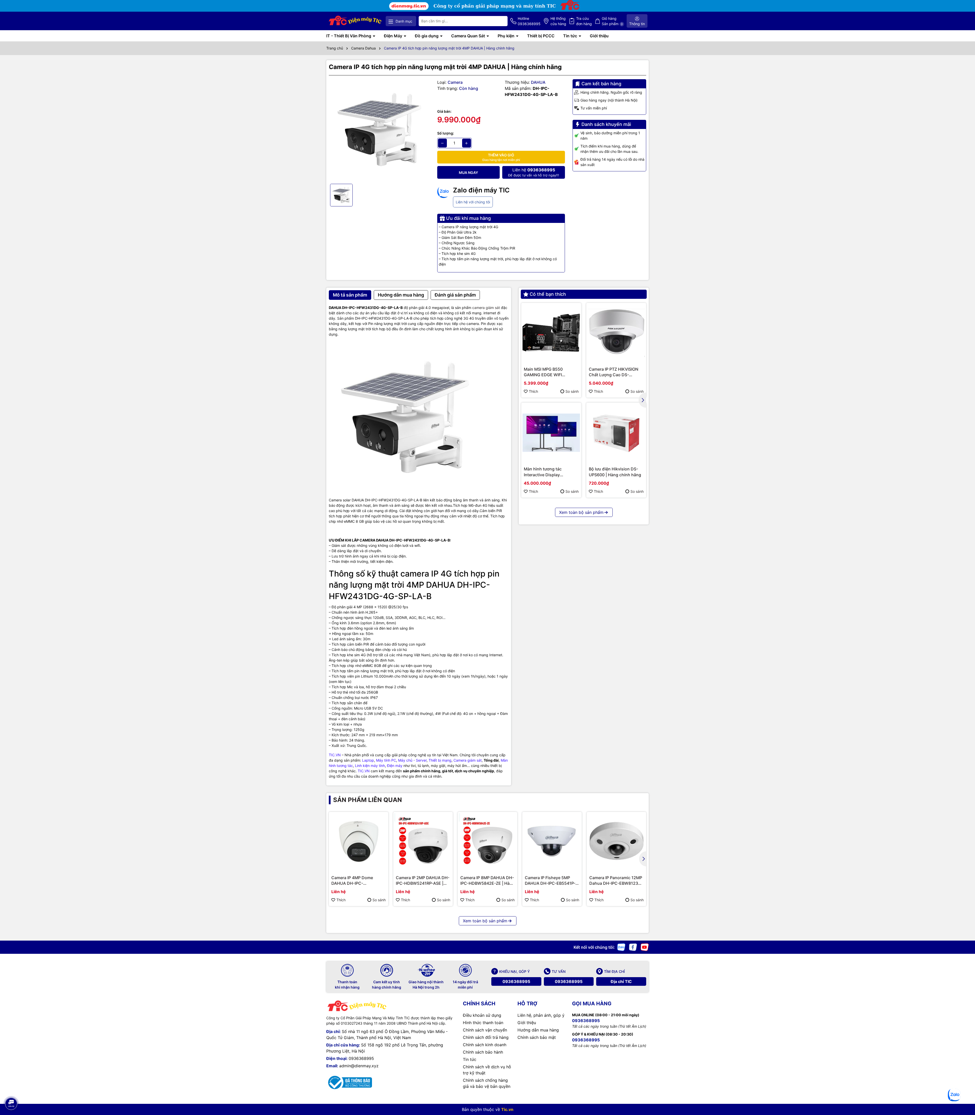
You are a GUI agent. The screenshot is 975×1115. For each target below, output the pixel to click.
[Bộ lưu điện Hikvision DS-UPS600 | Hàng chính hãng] (616, 432)
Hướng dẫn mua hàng (538, 1029)
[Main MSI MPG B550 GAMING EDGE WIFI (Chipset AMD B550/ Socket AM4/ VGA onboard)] (551, 333)
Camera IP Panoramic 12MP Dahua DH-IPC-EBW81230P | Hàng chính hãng (616, 880)
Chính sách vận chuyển (485, 1029)
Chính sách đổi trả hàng (486, 1037)
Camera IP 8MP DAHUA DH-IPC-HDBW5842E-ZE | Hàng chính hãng (487, 880)
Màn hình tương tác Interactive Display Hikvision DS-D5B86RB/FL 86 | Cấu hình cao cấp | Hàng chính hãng (549, 472)
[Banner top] (487, 5)
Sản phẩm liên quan (367, 800)
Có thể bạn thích (548, 294)
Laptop (368, 760)
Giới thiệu (599, 35)
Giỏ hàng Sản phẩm (612, 21)
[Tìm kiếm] (500, 21)
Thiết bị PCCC (541, 35)
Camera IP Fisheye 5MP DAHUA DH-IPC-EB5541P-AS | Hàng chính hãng (550, 880)
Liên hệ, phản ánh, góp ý (540, 1015)
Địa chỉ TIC (621, 981)
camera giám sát (486, 307)
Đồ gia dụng (427, 35)
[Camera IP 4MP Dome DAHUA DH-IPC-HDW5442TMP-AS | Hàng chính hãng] (358, 841)
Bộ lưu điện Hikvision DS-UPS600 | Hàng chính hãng (615, 471)
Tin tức (570, 35)
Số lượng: (445, 133)
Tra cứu (584, 21)
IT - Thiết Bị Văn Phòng (349, 35)
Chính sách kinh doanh (484, 1044)
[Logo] (355, 21)
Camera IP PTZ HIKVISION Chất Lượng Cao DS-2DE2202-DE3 (613, 372)
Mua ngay (468, 172)
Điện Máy (393, 35)
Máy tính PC (386, 760)
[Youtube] (645, 947)
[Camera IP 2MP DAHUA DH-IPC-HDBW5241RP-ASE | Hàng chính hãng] (423, 841)
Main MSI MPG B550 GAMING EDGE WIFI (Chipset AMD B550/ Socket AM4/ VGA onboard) (551, 372)
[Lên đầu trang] (11, 1090)
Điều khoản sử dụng (482, 1015)
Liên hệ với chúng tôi (473, 202)
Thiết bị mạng (440, 760)
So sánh (572, 391)
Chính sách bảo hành (483, 1052)
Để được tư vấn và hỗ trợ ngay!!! (533, 172)
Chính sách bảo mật (536, 1037)
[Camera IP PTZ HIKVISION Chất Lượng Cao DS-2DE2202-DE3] (616, 333)
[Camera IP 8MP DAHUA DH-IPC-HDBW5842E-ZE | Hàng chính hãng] (487, 841)
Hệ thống (558, 21)
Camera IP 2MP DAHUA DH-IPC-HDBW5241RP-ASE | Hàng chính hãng (422, 880)
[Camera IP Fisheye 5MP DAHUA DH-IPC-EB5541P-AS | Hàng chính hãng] (552, 841)
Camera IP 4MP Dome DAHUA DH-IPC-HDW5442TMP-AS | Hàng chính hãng (356, 880)
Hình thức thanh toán (483, 1022)
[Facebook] (633, 947)
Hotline (529, 21)
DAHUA (538, 82)
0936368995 (516, 981)
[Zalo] (621, 947)
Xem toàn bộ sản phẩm (581, 512)
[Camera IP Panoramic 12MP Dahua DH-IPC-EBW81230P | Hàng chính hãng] (616, 841)
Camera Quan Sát (468, 35)
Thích (533, 391)
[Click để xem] (379, 129)
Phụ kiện (506, 35)
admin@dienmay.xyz (359, 1065)
